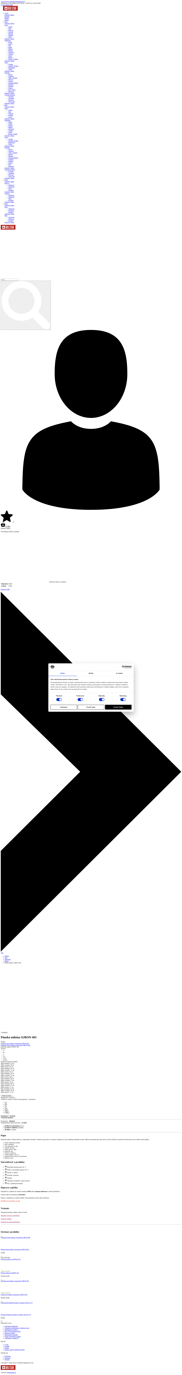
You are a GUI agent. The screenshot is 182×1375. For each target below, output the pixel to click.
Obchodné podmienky (11, 1326)
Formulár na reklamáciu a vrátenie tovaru (17, 1328)
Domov (7, 956)
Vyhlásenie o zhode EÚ (12, 1338)
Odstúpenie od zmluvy (11, 1329)
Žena (6, 22)
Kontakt (7, 1346)
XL (6, 1108)
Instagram (7, 1358)
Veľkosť (3, 1048)
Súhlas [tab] (62, 673)
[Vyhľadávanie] (26, 305)
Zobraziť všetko (9, 15)
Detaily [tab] (91, 673)
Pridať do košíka (6, 1096)
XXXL (7, 1112)
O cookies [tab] (119, 673)
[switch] (80, 699)
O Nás (6, 1344)
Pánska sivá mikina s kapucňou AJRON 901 (14, 1294)
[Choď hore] (1, 1321)
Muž (6, 105)
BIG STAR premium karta (12, 1331)
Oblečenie (8, 959)
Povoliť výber (91, 707)
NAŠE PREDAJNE (7, 5)
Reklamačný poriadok (11, 1335)
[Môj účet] (91, 509)
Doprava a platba (10, 1333)
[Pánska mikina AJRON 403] (10, 1031)
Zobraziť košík (5, 589)
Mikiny (7, 961)
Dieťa (6, 180)
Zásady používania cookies (13, 1336)
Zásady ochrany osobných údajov (15, 1350)
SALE (6, 13)
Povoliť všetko (118, 707)
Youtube (7, 1359)
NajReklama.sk (11, 1372)
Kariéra (7, 1348)
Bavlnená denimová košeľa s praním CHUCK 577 (16, 1314)
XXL (6, 1110)
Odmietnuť (63, 707)
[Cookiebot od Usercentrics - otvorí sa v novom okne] (123, 667)
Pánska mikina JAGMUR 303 (10, 1273)
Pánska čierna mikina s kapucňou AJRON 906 (15, 1249)
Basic (6, 204)
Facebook (7, 1356)
